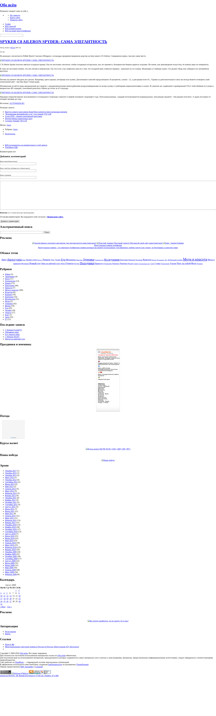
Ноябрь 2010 (10, 527)
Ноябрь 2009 (10, 554)
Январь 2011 (10, 523)
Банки (24, 260)
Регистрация (10, 632)
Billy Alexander (26, 667)
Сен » (9, 607)
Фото (193, 263)
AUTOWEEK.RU (17, 103)
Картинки (124, 260)
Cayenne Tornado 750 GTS (16, 121)
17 (1, 599)
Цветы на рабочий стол (15, 339)
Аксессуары (14, 259)
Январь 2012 (10, 495)
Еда (63, 259)
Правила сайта (16, 20)
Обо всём (8, 5)
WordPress (19, 662)
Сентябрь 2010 (11, 532)
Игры (7, 301)
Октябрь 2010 (11, 529)
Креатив (154, 260)
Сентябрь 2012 (11, 482)
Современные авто (144, 263)
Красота (147, 259)
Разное (8, 283)
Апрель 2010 (10, 543)
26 (7, 601)
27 (11, 601)
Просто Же (9, 644)
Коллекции (139, 260)
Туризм (173, 263)
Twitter (8, 24)
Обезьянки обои (12, 332)
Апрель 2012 (10, 489)
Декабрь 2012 (10, 480)
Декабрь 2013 (10, 475)
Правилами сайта (55, 217)
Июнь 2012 (9, 484)
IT (6, 319)
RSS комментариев (13, 29)
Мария (12, 48)
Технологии (165, 264)
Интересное (10, 299)
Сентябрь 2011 (11, 504)
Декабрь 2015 (10, 473)
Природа (99, 263)
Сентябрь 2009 (11, 559)
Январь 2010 (10, 550)
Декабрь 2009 (10, 552)
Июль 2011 (9, 509)
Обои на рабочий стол (50, 263)
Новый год (34, 263)
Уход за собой (183, 263)
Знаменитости (99, 260)
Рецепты (123, 263)
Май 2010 (9, 541)
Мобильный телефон (175, 260)
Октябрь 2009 (11, 556)
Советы (136, 264)
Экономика (10, 276)
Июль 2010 (9, 536)
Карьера (131, 260)
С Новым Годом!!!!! (13, 330)
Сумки (157, 263)
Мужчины (25, 264)
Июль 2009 (9, 563)
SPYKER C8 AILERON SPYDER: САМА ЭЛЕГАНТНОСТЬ (53, 41)
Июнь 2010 (9, 538)
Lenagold (39, 667)
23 (19, 599)
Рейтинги (116, 264)
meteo (13, 437)
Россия (130, 264)
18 (5, 599)
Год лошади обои (12, 334)
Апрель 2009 (10, 570)
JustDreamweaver (55, 664)
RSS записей (10, 26)
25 (5, 601)
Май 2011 (9, 514)
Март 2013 (9, 477)
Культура (9, 292)
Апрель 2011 (10, 516)
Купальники (160, 260)
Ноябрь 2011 (10, 500)
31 (1, 604)
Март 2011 (9, 518)
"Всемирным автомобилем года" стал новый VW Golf (28, 114)
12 (7, 596)
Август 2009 (10, 561)
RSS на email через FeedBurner (18, 31)
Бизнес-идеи (31, 260)
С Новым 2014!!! (12, 337)
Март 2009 (9, 572)
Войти (7, 634)
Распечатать (10, 134)
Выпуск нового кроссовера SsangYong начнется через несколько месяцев (36, 112)
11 (4, 596)
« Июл (3, 607)
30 (19, 601)
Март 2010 (9, 545)
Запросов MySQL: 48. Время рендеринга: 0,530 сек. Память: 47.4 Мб (29, 676)
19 (7, 599)
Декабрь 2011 (10, 498)
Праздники (87, 263)
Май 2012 (9, 486)
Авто (9, 125)
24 (1, 601)
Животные (79, 260)
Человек (200, 264)
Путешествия (107, 264)
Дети (52, 260)
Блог (7, 315)
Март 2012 (9, 491)
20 (11, 599)
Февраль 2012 (11, 493)
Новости (8, 288)
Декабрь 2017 (10, 471)
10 (1, 596)
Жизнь (8, 306)
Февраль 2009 (11, 574)
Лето (165, 260)
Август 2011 (10, 507)
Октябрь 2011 (10, 502)
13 (11, 596)
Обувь (62, 264)
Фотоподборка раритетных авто (18, 119)
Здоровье (88, 259)
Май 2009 (9, 568)
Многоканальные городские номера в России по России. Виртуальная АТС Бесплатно (42, 647)
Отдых (76, 264)
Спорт (152, 264)
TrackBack (11, 147)
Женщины (71, 259)
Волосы (39, 260)
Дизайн (58, 260)
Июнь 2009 (9, 565)
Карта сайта (15, 18)
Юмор (7, 274)
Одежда (69, 263)
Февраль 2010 (11, 547)
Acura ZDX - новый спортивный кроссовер (23, 116)
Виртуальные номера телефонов (108, 245)
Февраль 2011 (11, 520)
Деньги (46, 259)
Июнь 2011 (9, 511)
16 (19, 596)
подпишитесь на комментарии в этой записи (26, 145)
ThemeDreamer (82, 664)
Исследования (112, 259)
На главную (15, 15)
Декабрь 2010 (10, 525)
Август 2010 (10, 534)
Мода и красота (195, 259)
